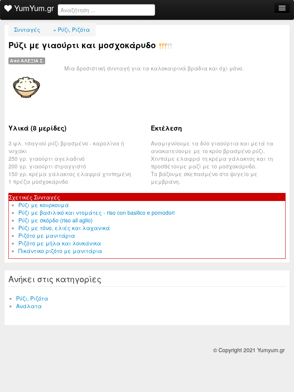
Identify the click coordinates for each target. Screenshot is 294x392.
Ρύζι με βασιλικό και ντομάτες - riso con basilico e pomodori (96, 212)
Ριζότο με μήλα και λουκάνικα (59, 243)
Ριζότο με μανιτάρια (46, 235)
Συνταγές (27, 29)
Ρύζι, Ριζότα (32, 298)
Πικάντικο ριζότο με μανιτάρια (60, 251)
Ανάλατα (29, 306)
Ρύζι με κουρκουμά (43, 205)
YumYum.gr (33, 7)
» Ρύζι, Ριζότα (71, 29)
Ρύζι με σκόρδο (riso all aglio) (55, 220)
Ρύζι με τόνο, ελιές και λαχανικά (64, 228)
